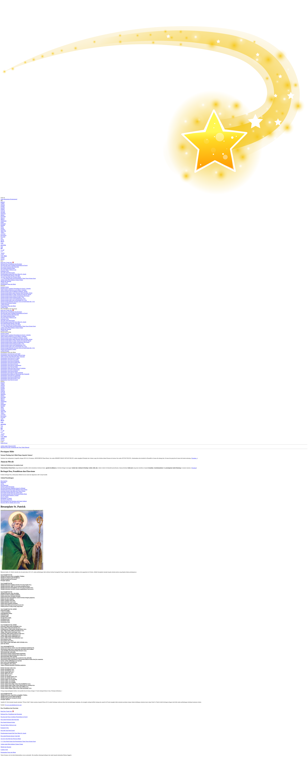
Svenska (3, 229)
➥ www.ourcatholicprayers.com (13, 705)
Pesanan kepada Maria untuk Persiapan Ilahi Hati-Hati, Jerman (16, 293)
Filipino (3, 209)
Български (3, 235)
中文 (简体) (4, 256)
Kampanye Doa (5, 271)
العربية (2, 250)
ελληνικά (3, 234)
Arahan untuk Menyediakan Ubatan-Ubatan (12, 744)
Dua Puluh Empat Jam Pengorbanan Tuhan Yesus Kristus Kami (18, 278)
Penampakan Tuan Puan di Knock (9, 364)
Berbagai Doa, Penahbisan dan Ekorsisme (11, 264)
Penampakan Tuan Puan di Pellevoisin (10, 362)
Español (3, 208)
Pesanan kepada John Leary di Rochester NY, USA (14, 300)
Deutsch (3, 205)
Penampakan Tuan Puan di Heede (9, 371)
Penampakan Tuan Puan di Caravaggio (10, 353)
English (2, 206)
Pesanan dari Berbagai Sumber (8, 303)
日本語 (2, 257)
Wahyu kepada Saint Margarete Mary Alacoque (13, 356)
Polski (2, 222)
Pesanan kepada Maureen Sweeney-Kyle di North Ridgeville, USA (18, 301)
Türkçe (2, 232)
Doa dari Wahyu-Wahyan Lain (8, 269)
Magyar (3, 218)
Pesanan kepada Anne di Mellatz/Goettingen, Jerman (14, 291)
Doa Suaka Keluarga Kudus (8, 268)
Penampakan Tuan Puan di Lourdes (10, 359)
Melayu (2, 219)
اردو (2, 251)
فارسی (2, 253)
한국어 (2, 259)
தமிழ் (2, 419)
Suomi (2, 228)
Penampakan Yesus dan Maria (8, 284)
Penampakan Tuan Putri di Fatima (9, 366)
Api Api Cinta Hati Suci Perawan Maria (11, 277)
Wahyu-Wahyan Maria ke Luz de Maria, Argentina (13, 290)
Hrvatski (3, 212)
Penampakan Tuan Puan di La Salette (10, 358)
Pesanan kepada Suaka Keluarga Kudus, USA (12, 297)
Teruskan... (194, 458)
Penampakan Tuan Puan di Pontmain (10, 361)
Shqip (2, 226)
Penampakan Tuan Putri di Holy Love (10, 378)
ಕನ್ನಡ (2, 243)
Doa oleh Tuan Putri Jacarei (8, 730)
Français (3, 210)
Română (3, 225)
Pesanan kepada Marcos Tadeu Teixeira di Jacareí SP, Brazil (16, 294)
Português (3, 223)
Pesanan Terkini (5, 287)
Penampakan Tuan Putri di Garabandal (10, 375)
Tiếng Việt (3, 231)
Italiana (2, 215)
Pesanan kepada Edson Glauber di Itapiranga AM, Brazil (15, 295)
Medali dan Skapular (6, 747)
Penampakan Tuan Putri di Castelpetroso (11, 365)
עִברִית (2, 254)
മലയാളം (3, 245)
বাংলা (2, 238)
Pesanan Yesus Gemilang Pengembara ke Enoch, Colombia (16, 288)
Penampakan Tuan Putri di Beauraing (10, 369)
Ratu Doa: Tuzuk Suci (7, 262)
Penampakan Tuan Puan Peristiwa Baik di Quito (13, 355)
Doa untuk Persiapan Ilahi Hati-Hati (10, 267)
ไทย (2, 246)
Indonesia (3, 213)
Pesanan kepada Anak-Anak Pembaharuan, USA (13, 298)
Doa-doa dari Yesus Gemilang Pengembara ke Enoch (14, 265)
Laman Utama (4, 307)
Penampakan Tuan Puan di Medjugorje (10, 377)
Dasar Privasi (4, 443)
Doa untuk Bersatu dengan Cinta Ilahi (10, 275)
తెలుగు (2, 241)
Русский (3, 236)
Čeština (2, 203)
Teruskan (194, 468)
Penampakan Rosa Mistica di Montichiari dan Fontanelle (15, 374)
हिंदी (2, 248)
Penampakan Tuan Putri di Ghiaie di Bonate (12, 372)
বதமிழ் (2, 239)
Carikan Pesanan (5, 304)
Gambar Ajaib (4, 749)
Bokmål (3, 202)
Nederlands (3, 221)
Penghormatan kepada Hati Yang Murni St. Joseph (13, 733)
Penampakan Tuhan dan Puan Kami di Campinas (13, 368)
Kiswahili (3, 216)
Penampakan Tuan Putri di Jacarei (9, 379)
